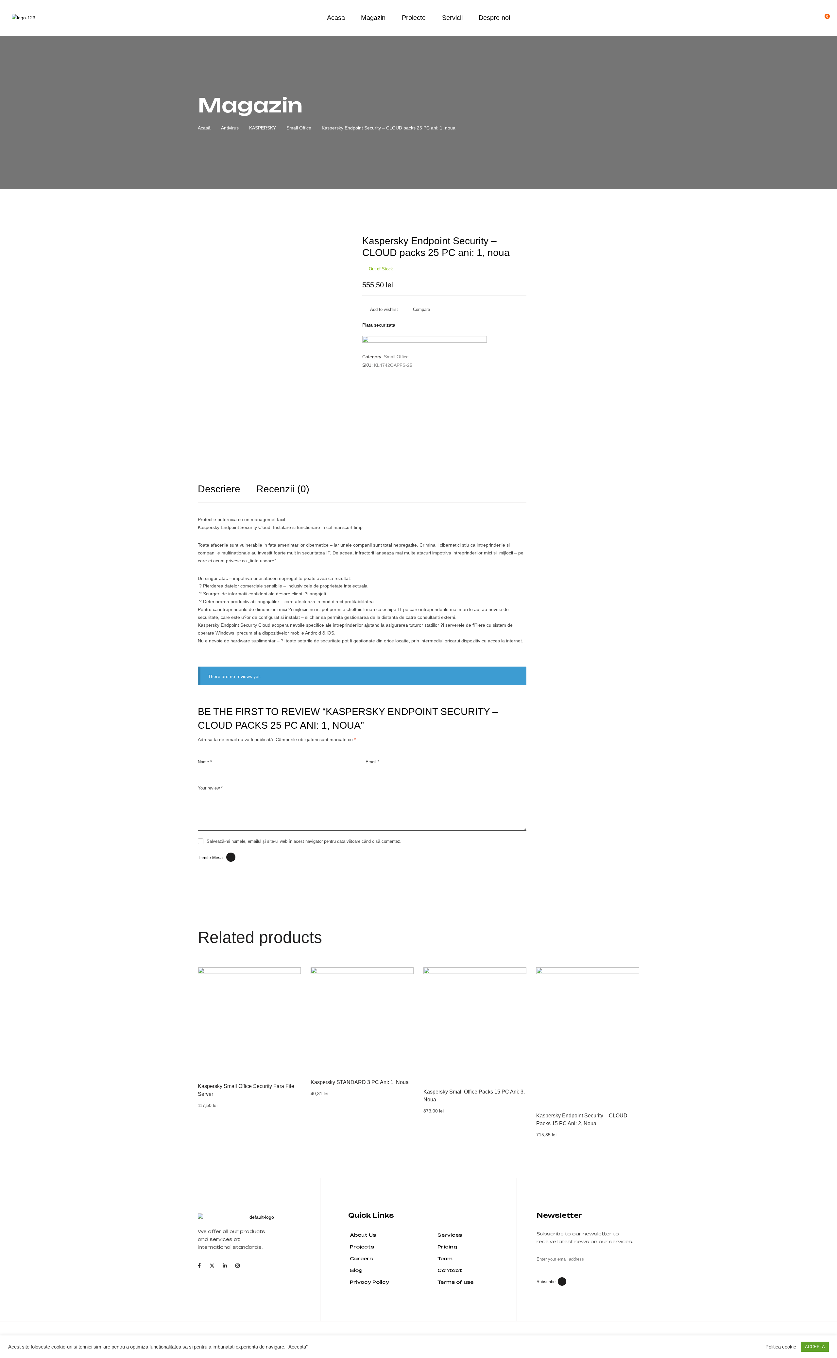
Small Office (298, 127)
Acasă (204, 127)
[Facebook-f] (199, 1265)
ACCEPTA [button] (815, 1346)
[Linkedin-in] (224, 1265)
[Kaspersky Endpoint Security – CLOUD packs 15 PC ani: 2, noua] (587, 1035)
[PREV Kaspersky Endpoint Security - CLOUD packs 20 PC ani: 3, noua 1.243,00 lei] (498, 222)
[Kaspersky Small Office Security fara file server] (249, 1018)
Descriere (219, 489)
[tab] (226, 493)
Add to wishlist (384, 309)
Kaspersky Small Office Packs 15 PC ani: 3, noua (474, 1095)
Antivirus (230, 127)
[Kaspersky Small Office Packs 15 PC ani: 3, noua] (474, 1023)
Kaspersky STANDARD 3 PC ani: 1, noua (360, 1082)
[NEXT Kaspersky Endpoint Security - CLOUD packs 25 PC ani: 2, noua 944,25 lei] (518, 222)
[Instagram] (237, 1265)
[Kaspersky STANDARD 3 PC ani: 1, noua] (362, 1018)
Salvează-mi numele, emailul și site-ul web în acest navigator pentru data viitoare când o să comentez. (304, 841)
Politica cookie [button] (780, 1347)
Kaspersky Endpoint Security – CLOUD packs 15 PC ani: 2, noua (581, 1119)
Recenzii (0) (282, 489)
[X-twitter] (212, 1265)
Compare (421, 309)
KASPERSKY (262, 127)
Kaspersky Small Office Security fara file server (246, 1090)
